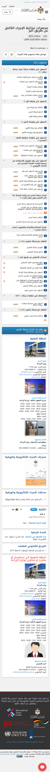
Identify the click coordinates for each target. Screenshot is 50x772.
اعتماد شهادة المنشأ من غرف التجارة (32, 96)
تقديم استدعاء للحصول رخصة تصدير (30, 204)
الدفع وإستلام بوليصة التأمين (32, 132)
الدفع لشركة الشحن (35, 112)
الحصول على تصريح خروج (34, 290)
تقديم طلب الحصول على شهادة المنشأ (31, 82)
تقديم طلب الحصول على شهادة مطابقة (31, 146)
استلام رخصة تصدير (36, 217)
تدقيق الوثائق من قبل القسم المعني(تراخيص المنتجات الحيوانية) (30, 208)
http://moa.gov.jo (25, 374)
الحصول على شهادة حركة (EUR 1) (31, 190)
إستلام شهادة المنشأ (35, 87)
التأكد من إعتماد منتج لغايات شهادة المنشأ (30, 78)
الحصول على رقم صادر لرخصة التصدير (29, 222)
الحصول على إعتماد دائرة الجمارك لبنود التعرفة (33, 176)
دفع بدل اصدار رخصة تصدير (33, 213)
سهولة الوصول (24, 741)
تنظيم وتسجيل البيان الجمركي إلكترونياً (32, 263)
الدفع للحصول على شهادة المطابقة (33, 151)
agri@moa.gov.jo (27, 372)
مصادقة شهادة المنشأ (34, 91)
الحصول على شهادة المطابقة (32, 155)
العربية (4, 6)
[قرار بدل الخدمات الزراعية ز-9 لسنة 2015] (43, 550)
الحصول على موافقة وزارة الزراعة (31, 272)
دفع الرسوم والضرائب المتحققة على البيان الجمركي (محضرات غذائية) (29, 281)
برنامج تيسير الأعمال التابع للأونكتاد (12, 754)
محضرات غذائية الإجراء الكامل (35, 39)
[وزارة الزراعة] (35, 349)
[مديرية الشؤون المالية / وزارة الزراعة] (35, 386)
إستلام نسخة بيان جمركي (33, 316)
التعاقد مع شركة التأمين (34, 128)
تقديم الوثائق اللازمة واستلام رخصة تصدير (30, 235)
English (11, 6)
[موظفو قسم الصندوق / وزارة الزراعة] (35, 428)
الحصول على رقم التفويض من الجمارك (32, 185)
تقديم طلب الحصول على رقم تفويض (32, 172)
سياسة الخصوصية (37, 741)
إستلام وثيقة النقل (36, 116)
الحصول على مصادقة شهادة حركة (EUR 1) (32, 304)
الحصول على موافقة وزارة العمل (31, 181)
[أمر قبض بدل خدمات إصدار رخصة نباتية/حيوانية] (43, 499)
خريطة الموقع (11, 741)
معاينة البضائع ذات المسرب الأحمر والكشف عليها (30, 276)
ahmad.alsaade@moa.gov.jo (23, 672)
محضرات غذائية (34, 36)
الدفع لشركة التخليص (35, 252)
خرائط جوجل (35, 377)
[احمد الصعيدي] (35, 650)
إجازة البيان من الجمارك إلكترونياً (31, 268)
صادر (45, 36)
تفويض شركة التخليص (35, 247)
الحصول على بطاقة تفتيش (33, 286)
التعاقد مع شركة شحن (35, 107)
